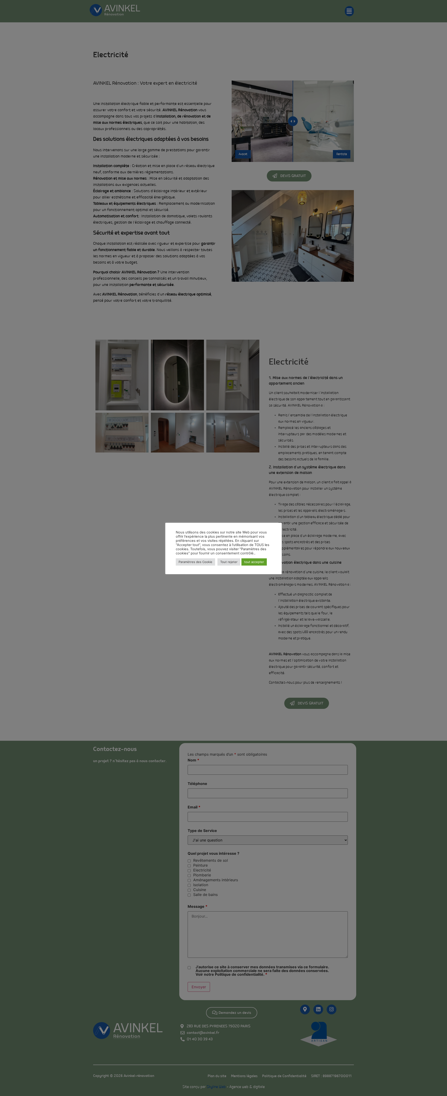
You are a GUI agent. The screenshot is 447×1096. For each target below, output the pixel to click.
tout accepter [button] (254, 562)
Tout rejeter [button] (228, 562)
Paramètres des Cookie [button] (195, 562)
